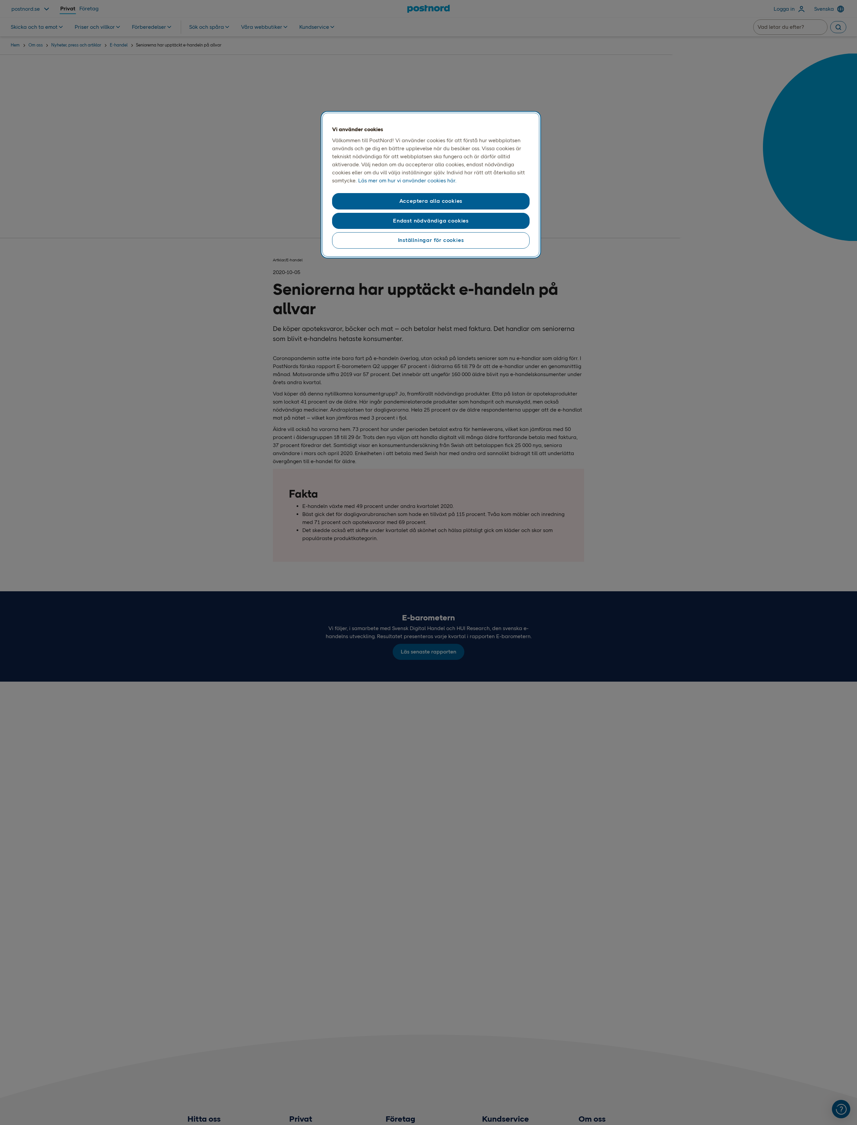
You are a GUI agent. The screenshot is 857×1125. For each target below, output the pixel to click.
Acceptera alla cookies (431, 201)
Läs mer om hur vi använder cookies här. (407, 181)
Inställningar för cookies (431, 240)
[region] (431, 184)
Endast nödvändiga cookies (431, 221)
